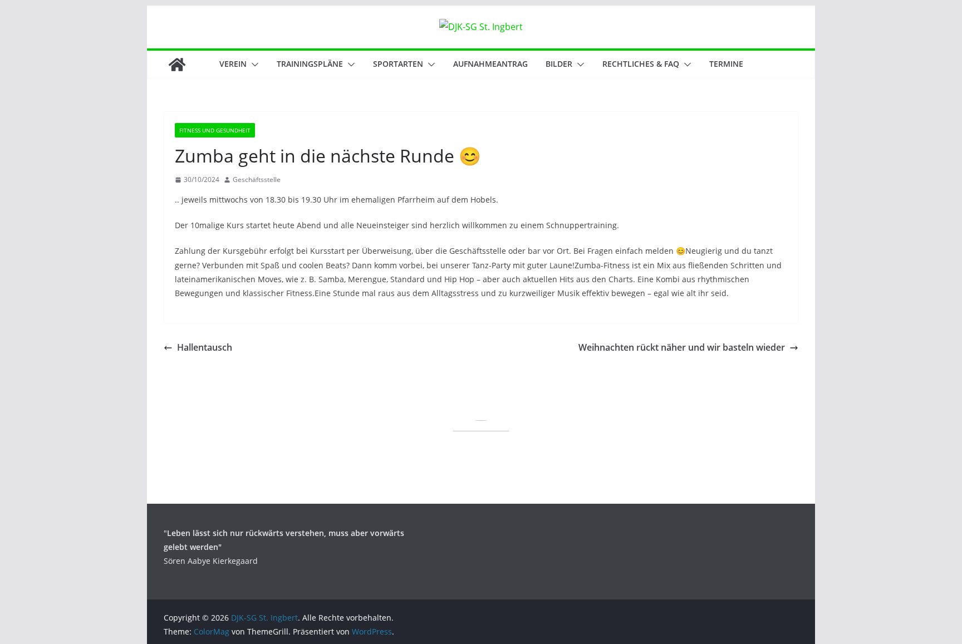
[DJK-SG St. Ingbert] (177, 64)
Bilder (559, 63)
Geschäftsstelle (257, 179)
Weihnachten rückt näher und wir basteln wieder (681, 347)
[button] (253, 64)
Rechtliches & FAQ (640, 63)
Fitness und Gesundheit (215, 130)
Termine (726, 63)
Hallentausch (204, 347)
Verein (233, 63)
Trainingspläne (310, 63)
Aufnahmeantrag (490, 63)
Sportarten (398, 63)
